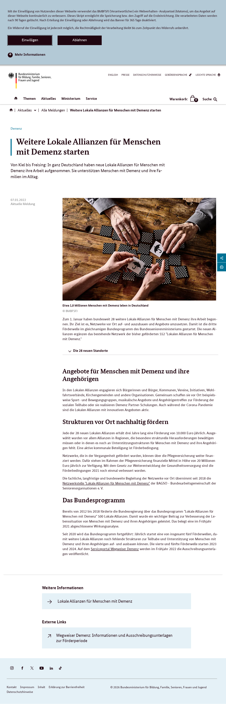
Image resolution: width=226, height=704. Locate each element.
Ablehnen (79, 40)
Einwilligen (30, 40)
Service (91, 98)
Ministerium (70, 98)
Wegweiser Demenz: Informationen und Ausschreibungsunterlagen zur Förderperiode (114, 638)
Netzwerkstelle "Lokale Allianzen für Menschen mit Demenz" (106, 483)
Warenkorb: (183, 99)
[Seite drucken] (221, 266)
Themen (29, 98)
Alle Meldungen (53, 110)
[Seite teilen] (221, 257)
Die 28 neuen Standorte (90, 350)
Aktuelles (48, 98)
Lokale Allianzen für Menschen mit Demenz (95, 601)
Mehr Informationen (30, 54)
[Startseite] (11, 111)
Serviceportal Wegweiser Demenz (115, 549)
